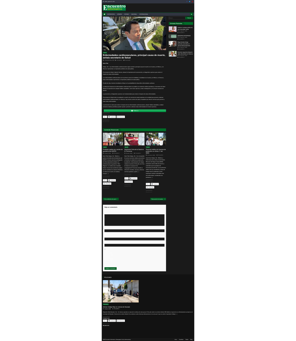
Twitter (186, 339)
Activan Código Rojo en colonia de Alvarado (116, 307)
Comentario (107, 213)
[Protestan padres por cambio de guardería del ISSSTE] (113, 139)
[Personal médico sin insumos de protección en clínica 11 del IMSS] (156, 139)
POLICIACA (107, 277)
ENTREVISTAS (111, 14)
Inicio (176, 339)
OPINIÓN (119, 14)
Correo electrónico (108, 235)
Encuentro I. (119, 60)
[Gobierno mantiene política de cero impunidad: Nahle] (173, 29)
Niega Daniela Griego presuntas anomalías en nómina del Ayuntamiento (184, 43)
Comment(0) (127, 60)
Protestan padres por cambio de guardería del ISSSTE (113, 150)
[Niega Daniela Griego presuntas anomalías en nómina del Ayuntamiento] (173, 44)
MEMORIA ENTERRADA (184, 35)
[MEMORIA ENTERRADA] (173, 36)
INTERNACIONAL (143, 14)
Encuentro (160, 155)
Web (105, 242)
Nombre (106, 228)
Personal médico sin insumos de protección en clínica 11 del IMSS (156, 151)
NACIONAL (134, 14)
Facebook (181, 339)
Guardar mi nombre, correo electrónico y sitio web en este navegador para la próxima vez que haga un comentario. (108, 257)
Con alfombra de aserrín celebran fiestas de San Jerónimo (112, 199)
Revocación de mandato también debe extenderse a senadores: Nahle (158, 199)
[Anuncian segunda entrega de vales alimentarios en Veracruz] (173, 54)
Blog (191, 339)
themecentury (128, 339)
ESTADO (126, 14)
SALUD (105, 52)
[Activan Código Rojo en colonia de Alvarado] (148, 291)
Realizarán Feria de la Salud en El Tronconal (134, 150)
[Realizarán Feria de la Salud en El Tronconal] (134, 139)
